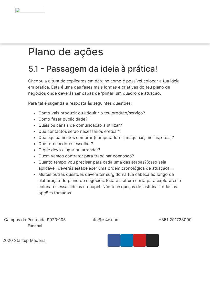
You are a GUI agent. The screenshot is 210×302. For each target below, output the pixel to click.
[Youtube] (139, 240)
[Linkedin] (126, 240)
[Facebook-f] (114, 240)
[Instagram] (152, 240)
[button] (194, 22)
